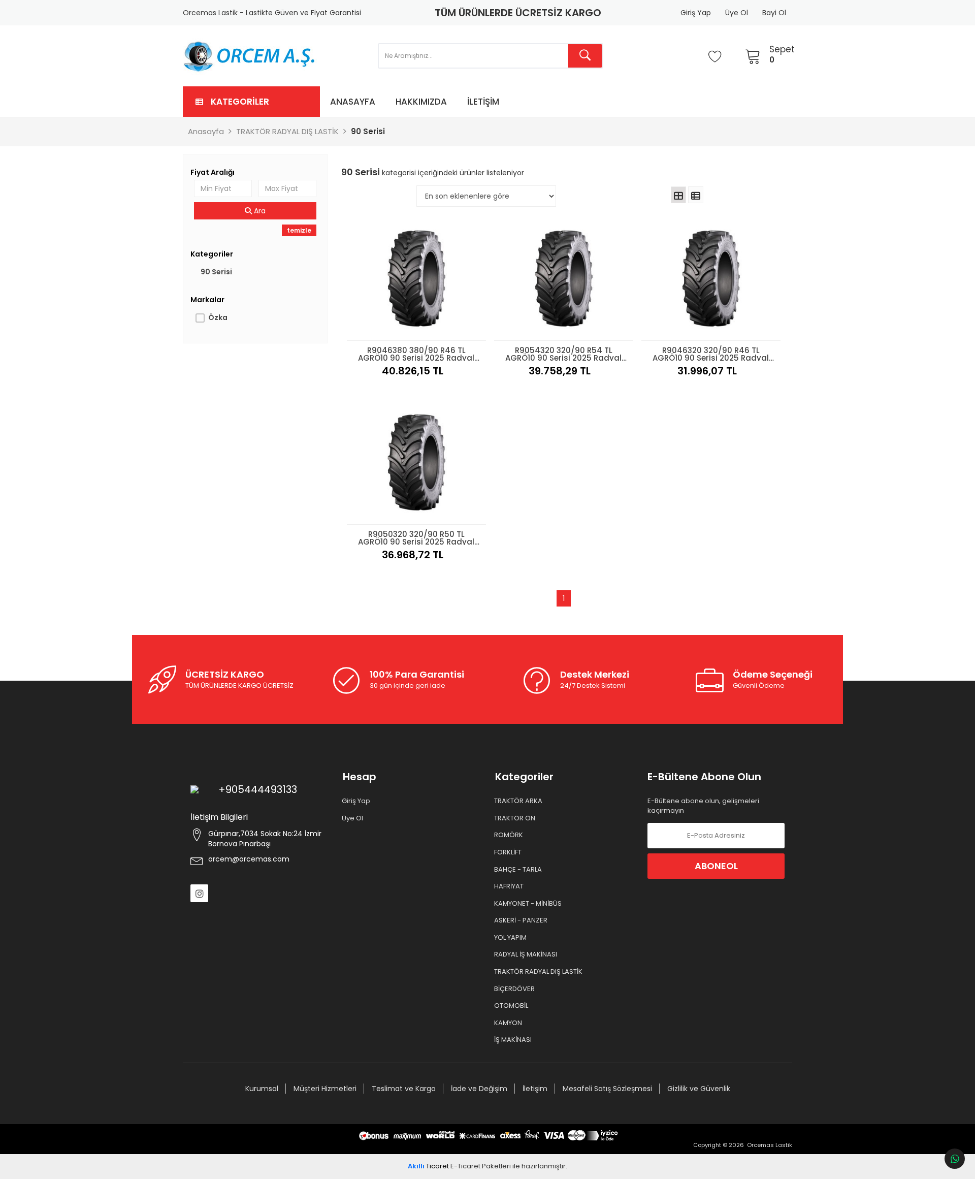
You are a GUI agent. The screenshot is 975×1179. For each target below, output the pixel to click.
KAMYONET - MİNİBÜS (528, 903)
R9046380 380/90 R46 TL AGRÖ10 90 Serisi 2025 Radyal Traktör (416, 353)
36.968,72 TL (412, 555)
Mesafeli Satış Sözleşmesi (607, 1089)
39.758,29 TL (560, 371)
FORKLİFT (508, 852)
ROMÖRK (509, 835)
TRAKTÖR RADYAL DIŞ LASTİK (538, 971)
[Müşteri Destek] (955, 1159)
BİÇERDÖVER (515, 989)
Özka (218, 317)
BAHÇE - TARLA (518, 869)
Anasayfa (352, 101)
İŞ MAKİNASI (513, 1039)
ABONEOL (716, 865)
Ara (259, 211)
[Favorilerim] (715, 56)
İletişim (483, 101)
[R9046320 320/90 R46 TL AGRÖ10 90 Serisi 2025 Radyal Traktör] (711, 278)
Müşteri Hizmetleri (325, 1089)
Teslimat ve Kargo (404, 1089)
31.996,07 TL (707, 371)
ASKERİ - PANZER (521, 920)
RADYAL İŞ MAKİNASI (526, 954)
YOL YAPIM (511, 937)
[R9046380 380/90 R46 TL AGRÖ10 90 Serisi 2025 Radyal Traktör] (416, 278)
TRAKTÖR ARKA (518, 801)
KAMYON (508, 1023)
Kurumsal (261, 1089)
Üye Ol (736, 13)
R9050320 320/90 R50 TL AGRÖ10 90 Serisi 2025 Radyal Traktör (416, 537)
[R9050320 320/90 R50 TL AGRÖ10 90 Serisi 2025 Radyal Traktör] (416, 462)
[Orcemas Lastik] (250, 55)
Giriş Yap (695, 13)
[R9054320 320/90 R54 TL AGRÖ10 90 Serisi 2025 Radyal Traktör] (564, 278)
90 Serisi (216, 272)
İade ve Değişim (479, 1089)
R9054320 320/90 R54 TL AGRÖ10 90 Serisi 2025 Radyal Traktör (563, 353)
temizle (299, 230)
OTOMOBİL (511, 1005)
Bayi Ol (774, 13)
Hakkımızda (421, 101)
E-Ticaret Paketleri (480, 1166)
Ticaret (428, 1166)
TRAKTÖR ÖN (515, 818)
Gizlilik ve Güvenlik (698, 1089)
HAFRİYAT (509, 886)
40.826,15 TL (412, 371)
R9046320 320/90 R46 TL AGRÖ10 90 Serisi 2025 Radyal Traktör (711, 353)
